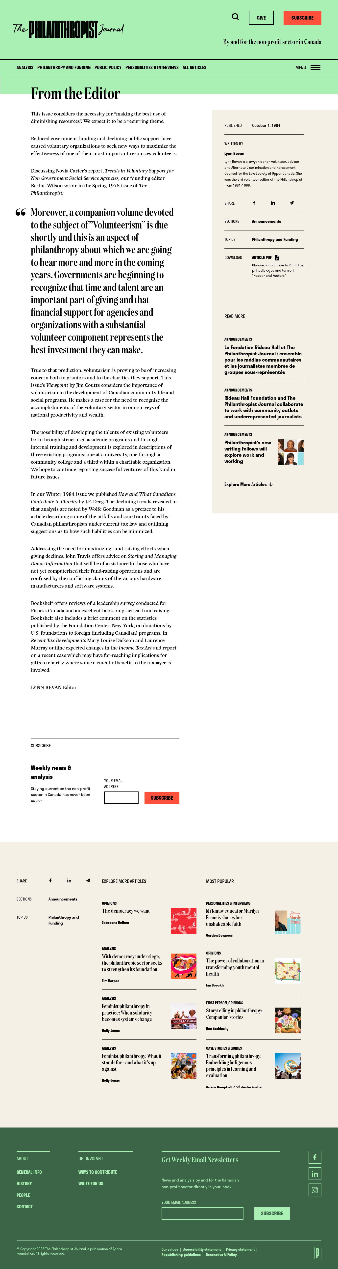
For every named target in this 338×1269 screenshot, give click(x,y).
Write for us (90, 1183)
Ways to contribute (97, 1172)
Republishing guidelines (181, 1254)
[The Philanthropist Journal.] (315, 1254)
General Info (29, 1172)
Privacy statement (240, 1249)
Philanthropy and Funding (64, 67)
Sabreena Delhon (115, 922)
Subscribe (302, 17)
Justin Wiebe (251, 1087)
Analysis (25, 67)
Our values (170, 1249)
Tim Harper (110, 980)
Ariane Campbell (219, 1087)
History (24, 1183)
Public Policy (108, 67)
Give (261, 17)
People (23, 1195)
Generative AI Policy (221, 1254)
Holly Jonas (111, 1030)
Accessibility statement (202, 1249)
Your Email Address (113, 784)
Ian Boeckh (215, 985)
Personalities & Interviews (152, 67)
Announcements (266, 221)
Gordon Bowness (219, 935)
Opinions (109, 903)
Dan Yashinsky (217, 1028)
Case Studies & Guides (224, 1048)
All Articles (194, 67)
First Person (216, 1003)
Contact (25, 1206)
